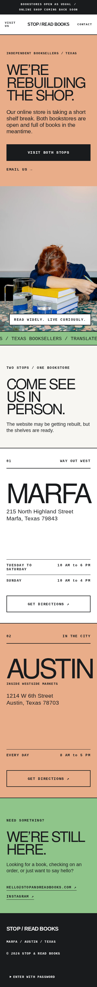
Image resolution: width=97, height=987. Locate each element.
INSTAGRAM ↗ (20, 897)
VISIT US (10, 24)
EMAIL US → (19, 169)
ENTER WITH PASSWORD (34, 977)
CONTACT (84, 24)
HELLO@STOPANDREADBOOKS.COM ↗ (41, 887)
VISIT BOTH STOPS (49, 152)
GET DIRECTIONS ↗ (49, 604)
